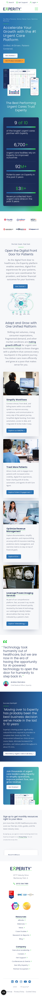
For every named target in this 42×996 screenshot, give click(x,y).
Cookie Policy (31, 992)
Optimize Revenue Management (15, 530)
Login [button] (34, 2)
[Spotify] (29, 981)
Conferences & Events (21, 961)
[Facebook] (16, 981)
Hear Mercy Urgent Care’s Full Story (19, 754)
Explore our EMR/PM (16, 430)
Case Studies (21, 931)
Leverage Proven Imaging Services (19, 594)
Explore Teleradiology (17, 624)
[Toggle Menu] (36, 9)
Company (21, 946)
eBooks (21, 920)
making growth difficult (20, 343)
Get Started (9, 56)
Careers (21, 954)
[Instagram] (21, 981)
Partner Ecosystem (21, 969)
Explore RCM (13, 556)
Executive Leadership (21, 950)
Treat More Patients (16, 467)
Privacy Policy (22, 837)
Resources (21, 916)
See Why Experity (21, 965)
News (21, 928)
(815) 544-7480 (22, 883)
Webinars (21, 924)
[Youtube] (25, 981)
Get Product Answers (13, 61)
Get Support (23, 2)
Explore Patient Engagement (20, 492)
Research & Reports (21, 935)
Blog (21, 939)
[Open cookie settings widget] (3, 992)
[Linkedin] (12, 981)
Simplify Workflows (16, 399)
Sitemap (9, 992)
